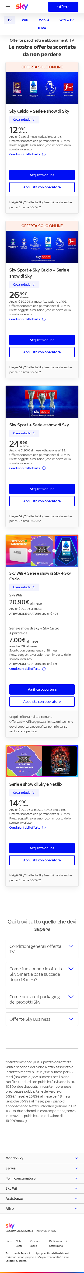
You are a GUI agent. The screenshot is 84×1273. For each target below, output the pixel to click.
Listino (9, 1241)
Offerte (63, 7)
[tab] (9, 20)
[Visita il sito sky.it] (22, 6)
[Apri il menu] (8, 6)
